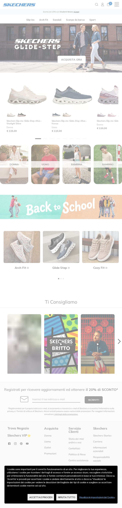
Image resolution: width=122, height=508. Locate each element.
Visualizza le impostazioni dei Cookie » (97, 497)
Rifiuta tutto (66, 497)
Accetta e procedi (40, 497)
